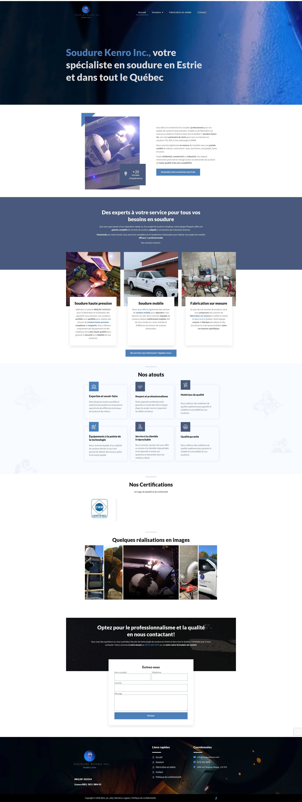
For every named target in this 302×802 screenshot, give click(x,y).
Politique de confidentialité (144, 798)
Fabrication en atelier (180, 12)
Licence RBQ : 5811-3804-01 (87, 784)
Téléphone (156, 672)
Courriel (118, 683)
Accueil (142, 12)
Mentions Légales (122, 798)
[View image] (151, 591)
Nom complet (120, 672)
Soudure (156, 12)
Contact (201, 12)
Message (118, 694)
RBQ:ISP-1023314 (83, 779)
